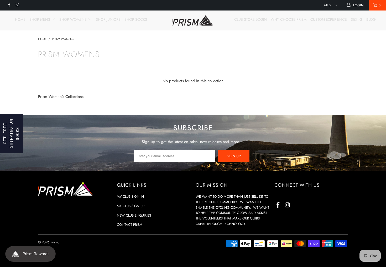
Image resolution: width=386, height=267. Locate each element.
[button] (11, 133)
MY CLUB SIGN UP (130, 205)
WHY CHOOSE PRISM (288, 19)
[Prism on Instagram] (17, 5)
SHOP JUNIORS (108, 19)
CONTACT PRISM (129, 224)
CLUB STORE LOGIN (250, 19)
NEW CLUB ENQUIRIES (134, 215)
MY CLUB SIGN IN (130, 196)
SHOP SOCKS (135, 19)
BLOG (371, 19)
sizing (356, 19)
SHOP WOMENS (73, 19)
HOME (20, 19)
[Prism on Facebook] (9, 5)
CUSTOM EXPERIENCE (328, 19)
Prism (54, 242)
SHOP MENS (40, 19)
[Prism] (193, 20)
